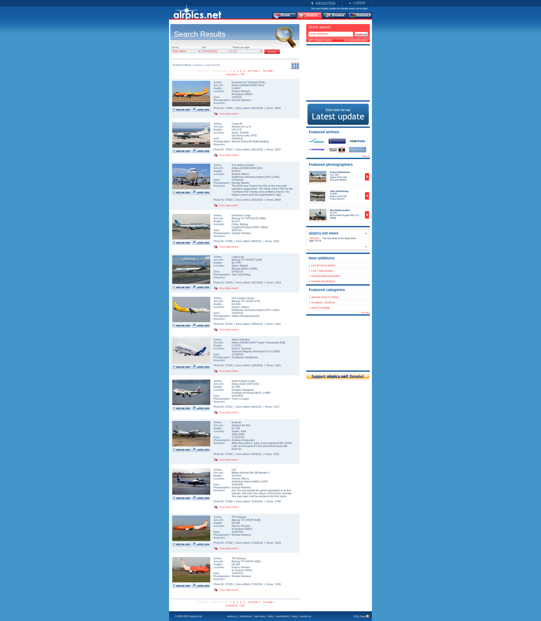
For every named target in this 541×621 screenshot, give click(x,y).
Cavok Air (237, 123)
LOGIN (359, 3)
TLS (268, 351)
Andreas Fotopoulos (243, 440)
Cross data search (228, 113)
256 (259, 259)
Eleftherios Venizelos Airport (248, 177)
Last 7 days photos (322, 270)
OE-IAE (236, 523)
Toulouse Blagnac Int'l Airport (248, 351)
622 (261, 85)
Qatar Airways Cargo (243, 381)
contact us (305, 616)
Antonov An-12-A (241, 126)
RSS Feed (360, 616)
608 (282, 342)
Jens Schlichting (241, 274)
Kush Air (236, 422)
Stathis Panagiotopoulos (246, 316)
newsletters (282, 616)
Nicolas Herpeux (241, 100)
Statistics (363, 15)
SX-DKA (236, 475)
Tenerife (244, 132)
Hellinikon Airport (241, 481)
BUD (258, 392)
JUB (241, 434)
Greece (236, 174)
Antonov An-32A (241, 425)
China (235, 224)
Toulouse (246, 348)
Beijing (244, 224)
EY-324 (236, 428)
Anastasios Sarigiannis (245, 357)
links (270, 616)
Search (311, 15)
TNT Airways (239, 517)
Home (285, 15)
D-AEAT (236, 88)
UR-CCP (237, 129)
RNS (248, 94)
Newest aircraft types (323, 281)
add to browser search (320, 40)
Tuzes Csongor (240, 398)
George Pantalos (241, 233)
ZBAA (264, 227)
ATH (267, 177)
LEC (234, 469)
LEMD (253, 268)
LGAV (275, 177)
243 (256, 384)
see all (364, 312)
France (236, 91)
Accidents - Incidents (323, 302)
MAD (245, 268)
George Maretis (240, 182)
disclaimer (246, 616)
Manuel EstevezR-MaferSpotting (250, 141)
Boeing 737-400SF (243, 301)
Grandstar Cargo (241, 215)
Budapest (248, 389)
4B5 (262, 218)
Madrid (244, 265)
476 (257, 301)
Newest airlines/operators (326, 276)
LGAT (264, 481)
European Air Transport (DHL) (249, 82)
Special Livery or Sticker (325, 297)
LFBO (276, 351)
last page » (268, 70)
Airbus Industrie (241, 339)
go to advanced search (355, 40)
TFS (253, 135)
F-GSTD (236, 345)
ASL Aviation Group (243, 298)
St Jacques (238, 94)
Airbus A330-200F (242, 384)
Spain (235, 132)
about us (232, 616)
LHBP (266, 392)
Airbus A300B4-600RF (245, 85)
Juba (243, 431)
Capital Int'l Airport (242, 227)
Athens (245, 174)
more (365, 156)
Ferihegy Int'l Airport (243, 392)
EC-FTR (236, 262)
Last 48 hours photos (323, 265)
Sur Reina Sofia (241, 135)
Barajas (236, 268)
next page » (254, 70)
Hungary (236, 389)
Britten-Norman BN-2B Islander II (250, 472)
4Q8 (257, 520)
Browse (338, 15)
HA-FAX (236, 304)
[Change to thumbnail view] (295, 68)
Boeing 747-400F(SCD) (246, 218)
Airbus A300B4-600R (244, 168)
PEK (256, 227)
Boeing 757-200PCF (244, 259)
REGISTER (325, 3)
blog (294, 616)
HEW (256, 481)
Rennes (245, 91)
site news (259, 616)
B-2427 (236, 221)
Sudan (235, 431)
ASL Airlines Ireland (243, 165)
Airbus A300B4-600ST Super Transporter (255, 342)
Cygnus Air (238, 256)
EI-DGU (236, 171)
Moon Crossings (320, 307)
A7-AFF (236, 386)
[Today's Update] (338, 124)
